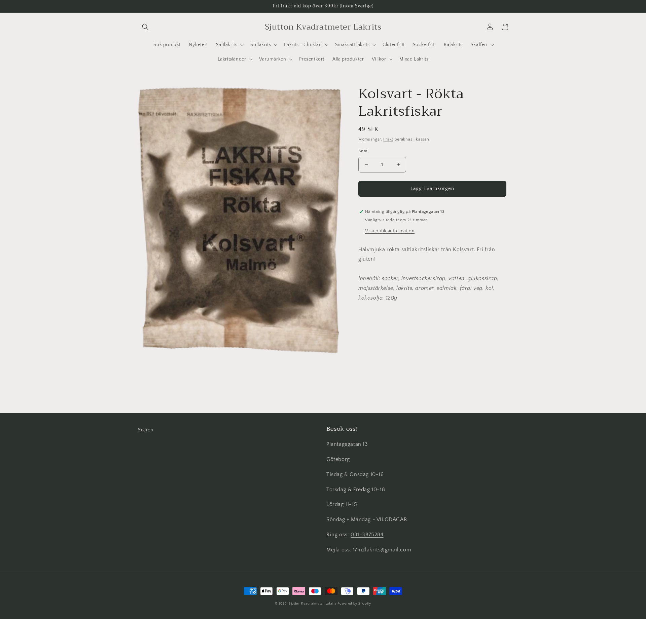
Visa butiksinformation (390, 231)
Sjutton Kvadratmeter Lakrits (312, 604)
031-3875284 (367, 535)
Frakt (388, 139)
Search (145, 430)
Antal (363, 151)
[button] (145, 27)
